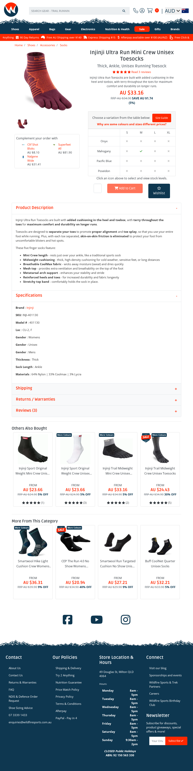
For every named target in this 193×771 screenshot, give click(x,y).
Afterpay (61, 711)
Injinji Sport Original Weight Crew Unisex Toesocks (75, 471)
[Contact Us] (135, 10)
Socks (63, 45)
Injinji (30, 307)
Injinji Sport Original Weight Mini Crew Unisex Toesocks (33, 471)
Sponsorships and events (165, 675)
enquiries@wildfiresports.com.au (28, 722)
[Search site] (124, 11)
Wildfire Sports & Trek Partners (163, 684)
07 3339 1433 (18, 715)
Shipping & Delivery (68, 668)
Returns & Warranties (22, 682)
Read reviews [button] (141, 72)
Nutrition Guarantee (69, 682)
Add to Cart (126, 188)
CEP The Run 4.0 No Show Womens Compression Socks (75, 564)
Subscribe (174, 741)
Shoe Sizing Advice (21, 708)
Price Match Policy (67, 689)
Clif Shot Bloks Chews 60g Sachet (32, 153)
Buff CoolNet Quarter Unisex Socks (160, 563)
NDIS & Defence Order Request (23, 699)
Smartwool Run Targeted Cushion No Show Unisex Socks (118, 564)
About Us (15, 668)
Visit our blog (157, 668)
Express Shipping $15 (99, 37)
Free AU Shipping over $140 (61, 37)
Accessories (47, 45)
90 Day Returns (26, 37)
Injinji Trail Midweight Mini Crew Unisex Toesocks (118, 471)
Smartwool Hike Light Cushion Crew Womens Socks (32, 564)
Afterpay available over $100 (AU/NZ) (141, 37)
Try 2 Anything (65, 675)
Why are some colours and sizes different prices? (131, 124)
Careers (154, 693)
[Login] (142, 10)
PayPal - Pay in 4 (66, 718)
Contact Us (16, 675)
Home (19, 45)
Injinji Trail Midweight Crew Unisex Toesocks (160, 470)
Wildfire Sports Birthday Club (164, 703)
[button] (159, 191)
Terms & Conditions (68, 704)
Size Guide (161, 118)
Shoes (31, 45)
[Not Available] (168, 151)
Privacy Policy (65, 696)
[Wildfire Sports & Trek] (11, 10)
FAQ (11, 689)
